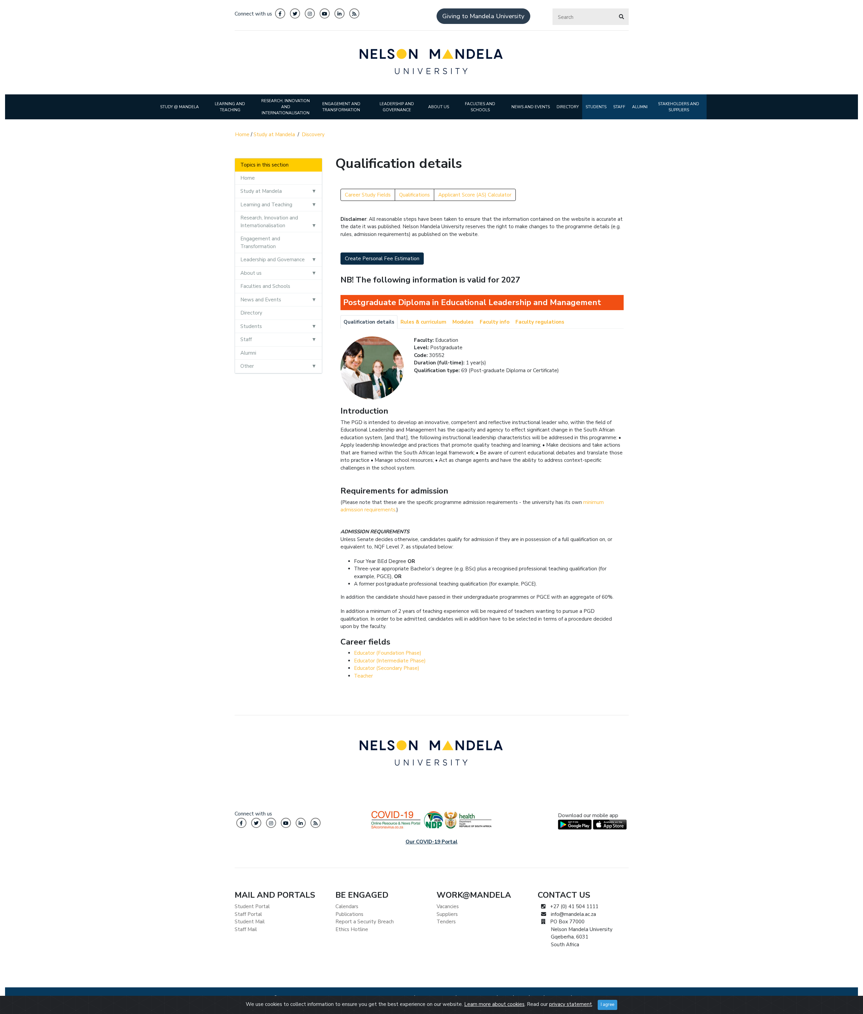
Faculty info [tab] (494, 322)
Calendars (346, 906)
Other (247, 366)
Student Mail (250, 921)
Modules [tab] (463, 322)
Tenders (446, 921)
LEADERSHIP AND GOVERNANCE (397, 107)
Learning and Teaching (266, 204)
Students (251, 326)
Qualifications (414, 194)
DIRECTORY (568, 107)
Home (242, 134)
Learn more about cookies (494, 1004)
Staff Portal (248, 914)
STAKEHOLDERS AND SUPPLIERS (678, 107)
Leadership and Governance (272, 259)
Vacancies (448, 906)
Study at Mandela (274, 134)
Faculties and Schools (265, 286)
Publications (349, 914)
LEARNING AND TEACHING (230, 107)
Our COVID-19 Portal (431, 841)
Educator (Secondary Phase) (386, 668)
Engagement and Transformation (260, 242)
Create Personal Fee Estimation (382, 258)
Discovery (313, 134)
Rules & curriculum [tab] (423, 322)
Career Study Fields (368, 194)
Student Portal (252, 906)
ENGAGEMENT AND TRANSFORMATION (341, 107)
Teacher (363, 676)
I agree (607, 1005)
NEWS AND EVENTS (530, 107)
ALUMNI (640, 107)
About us (251, 273)
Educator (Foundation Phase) (387, 653)
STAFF (619, 107)
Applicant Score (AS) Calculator (474, 194)
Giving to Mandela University (483, 16)
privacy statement (570, 1004)
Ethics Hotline (351, 929)
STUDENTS (596, 107)
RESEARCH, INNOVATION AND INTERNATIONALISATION (285, 107)
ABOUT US (438, 107)
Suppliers (447, 914)
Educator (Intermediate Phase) (390, 660)
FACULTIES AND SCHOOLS (480, 107)
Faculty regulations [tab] (539, 322)
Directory (251, 312)
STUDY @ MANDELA (179, 107)
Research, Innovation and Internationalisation (269, 221)
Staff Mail (246, 929)
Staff (246, 339)
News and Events (260, 299)
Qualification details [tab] (369, 322)
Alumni (248, 353)
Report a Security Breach (364, 921)
